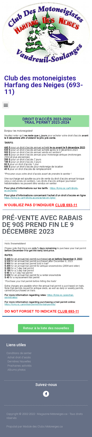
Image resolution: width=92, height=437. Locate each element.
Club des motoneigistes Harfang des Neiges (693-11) (43, 85)
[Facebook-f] (46, 394)
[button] (5, 104)
